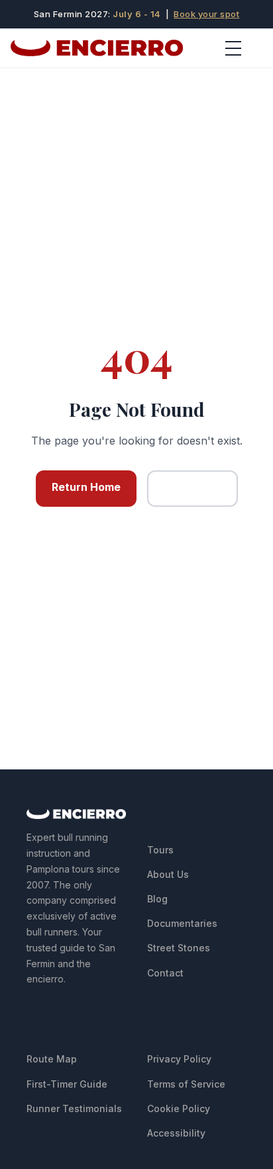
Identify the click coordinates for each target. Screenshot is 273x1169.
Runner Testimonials (74, 1108)
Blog (157, 898)
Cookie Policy (178, 1108)
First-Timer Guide (67, 1084)
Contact (165, 972)
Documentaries (182, 923)
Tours (160, 849)
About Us (168, 874)
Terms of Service (186, 1084)
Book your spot (206, 14)
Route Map (52, 1058)
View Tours (192, 488)
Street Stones (178, 947)
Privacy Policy (179, 1058)
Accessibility (176, 1133)
